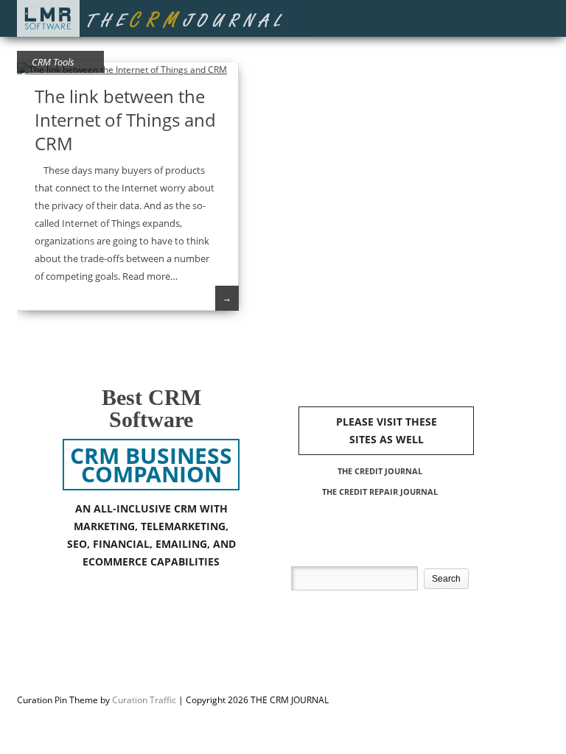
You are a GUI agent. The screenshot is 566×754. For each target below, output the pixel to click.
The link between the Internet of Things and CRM (125, 119)
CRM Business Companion (151, 464)
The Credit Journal (380, 470)
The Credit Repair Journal (380, 491)
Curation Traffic (144, 700)
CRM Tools (53, 61)
